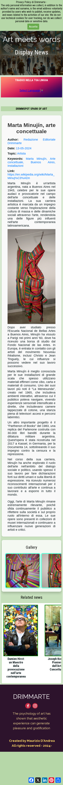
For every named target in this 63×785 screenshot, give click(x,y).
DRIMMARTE (31, 696)
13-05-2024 (23, 148)
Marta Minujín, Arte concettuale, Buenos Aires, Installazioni (31, 162)
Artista (21, 153)
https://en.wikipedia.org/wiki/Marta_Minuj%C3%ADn (31, 176)
